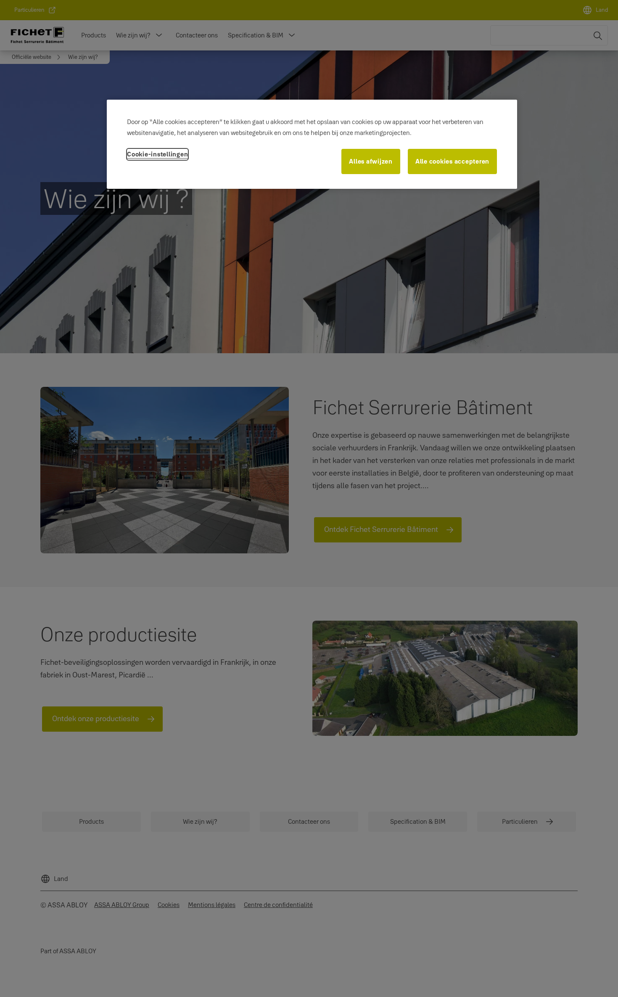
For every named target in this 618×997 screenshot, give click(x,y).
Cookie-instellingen (157, 154)
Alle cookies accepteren (452, 161)
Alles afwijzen (371, 161)
